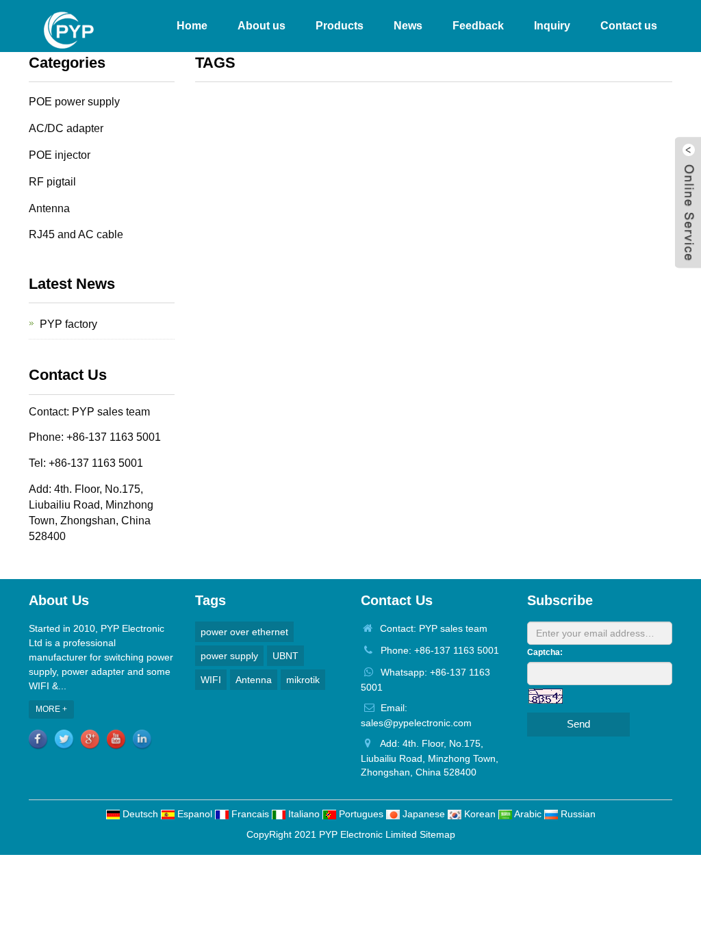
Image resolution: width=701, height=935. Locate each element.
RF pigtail (52, 182)
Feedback (478, 25)
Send (578, 724)
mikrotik (303, 679)
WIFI (211, 679)
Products (340, 25)
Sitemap (437, 834)
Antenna (49, 208)
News (408, 25)
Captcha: (545, 652)
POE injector (59, 155)
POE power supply (74, 101)
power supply (229, 655)
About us (261, 25)
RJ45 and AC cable (76, 234)
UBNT (285, 655)
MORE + (51, 709)
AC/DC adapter (66, 128)
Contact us (628, 25)
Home (192, 25)
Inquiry (552, 25)
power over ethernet (244, 631)
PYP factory (68, 324)
